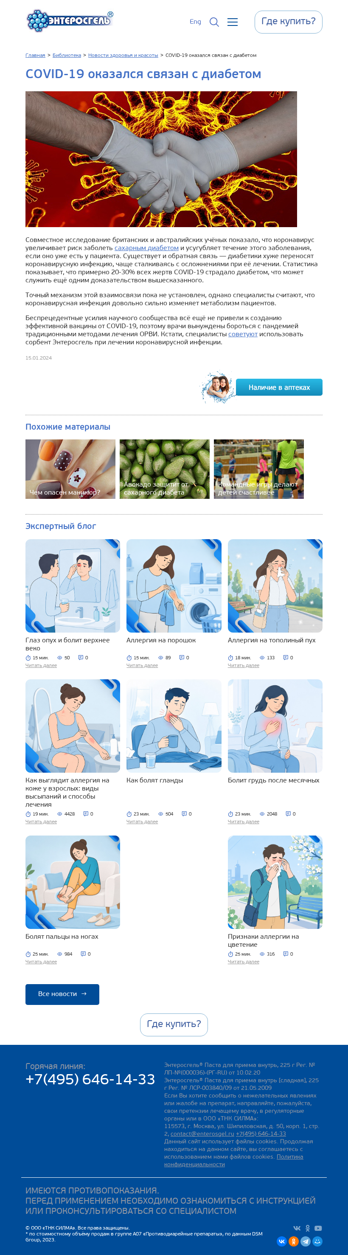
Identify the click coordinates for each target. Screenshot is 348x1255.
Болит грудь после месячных (274, 780)
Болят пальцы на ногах (61, 937)
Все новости (62, 994)
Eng (195, 22)
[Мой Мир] (317, 1241)
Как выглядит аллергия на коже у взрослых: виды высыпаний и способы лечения (67, 792)
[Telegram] (305, 1241)
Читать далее (41, 665)
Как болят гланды (154, 780)
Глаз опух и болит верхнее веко (67, 644)
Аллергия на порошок (161, 640)
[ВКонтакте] (282, 1241)
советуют (243, 334)
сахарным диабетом (147, 248)
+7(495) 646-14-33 (90, 1080)
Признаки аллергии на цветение (263, 941)
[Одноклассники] (294, 1241)
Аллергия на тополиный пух (272, 640)
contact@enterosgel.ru (202, 1134)
